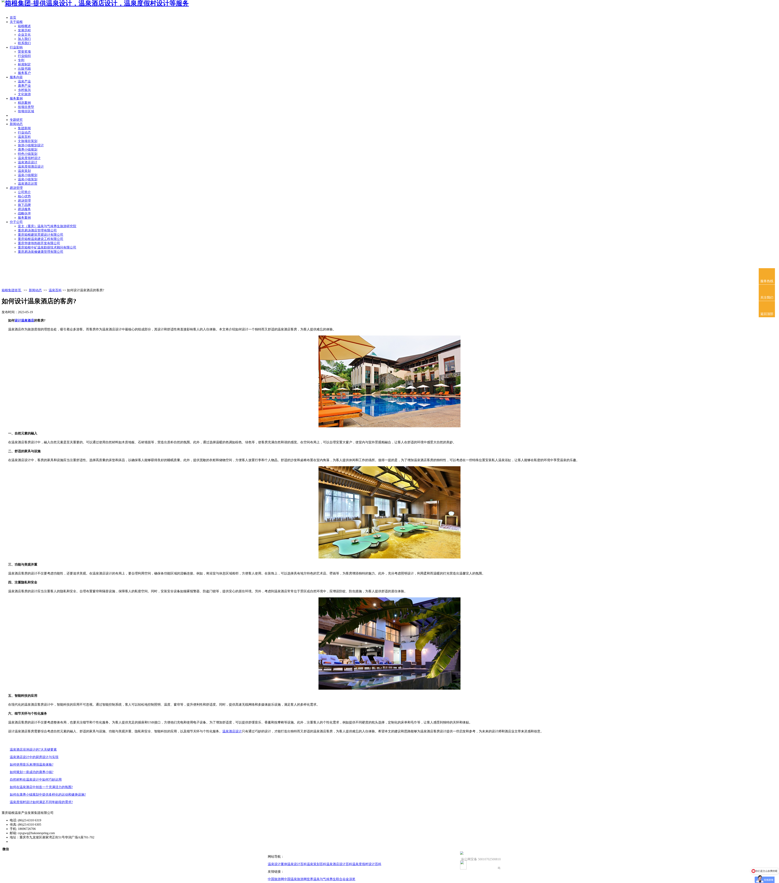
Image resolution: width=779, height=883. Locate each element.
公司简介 (24, 192)
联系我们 (24, 43)
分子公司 (16, 222)
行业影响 (16, 47)
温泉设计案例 (277, 864)
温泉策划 (24, 171)
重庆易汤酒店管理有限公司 (37, 230)
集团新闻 (24, 128)
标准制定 (24, 64)
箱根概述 (24, 26)
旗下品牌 (24, 205)
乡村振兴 (24, 90)
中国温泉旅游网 (295, 879)
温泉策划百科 (316, 864)
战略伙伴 (24, 213)
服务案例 (16, 98)
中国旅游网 (276, 879)
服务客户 (24, 73)
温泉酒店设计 (27, 162)
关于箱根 (16, 22)
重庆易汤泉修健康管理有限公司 (40, 251)
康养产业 (24, 85)
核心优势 (24, 196)
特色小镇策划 (27, 153)
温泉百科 (24, 136)
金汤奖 (350, 879)
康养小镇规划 (27, 149)
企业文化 (24, 34)
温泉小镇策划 (27, 179)
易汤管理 (16, 188)
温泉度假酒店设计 (31, 166)
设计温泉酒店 (24, 320)
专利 (21, 60)
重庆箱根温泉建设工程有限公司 (40, 239)
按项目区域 (26, 111)
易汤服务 (24, 209)
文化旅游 (24, 94)
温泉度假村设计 (29, 158)
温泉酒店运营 (27, 183)
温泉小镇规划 (27, 175)
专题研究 (16, 119)
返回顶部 (766, 314)
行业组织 (24, 56)
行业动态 (24, 132)
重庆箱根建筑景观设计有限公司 (40, 234)
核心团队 (16, 115)
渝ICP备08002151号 (24, 841)
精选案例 (24, 102)
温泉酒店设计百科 (339, 864)
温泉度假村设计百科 (366, 864)
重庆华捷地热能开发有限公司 (39, 243)
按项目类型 (26, 107)
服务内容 (16, 77)
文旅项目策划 (27, 141)
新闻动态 (16, 124)
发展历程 (24, 30)
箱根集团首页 (12, 290)
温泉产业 (24, 81)
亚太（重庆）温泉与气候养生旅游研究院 (47, 226)
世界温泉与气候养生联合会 (326, 879)
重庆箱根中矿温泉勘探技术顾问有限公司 (47, 247)
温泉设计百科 (297, 864)
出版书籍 (24, 68)
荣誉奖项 (24, 51)
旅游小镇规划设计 (31, 145)
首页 (13, 17)
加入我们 (24, 39)
